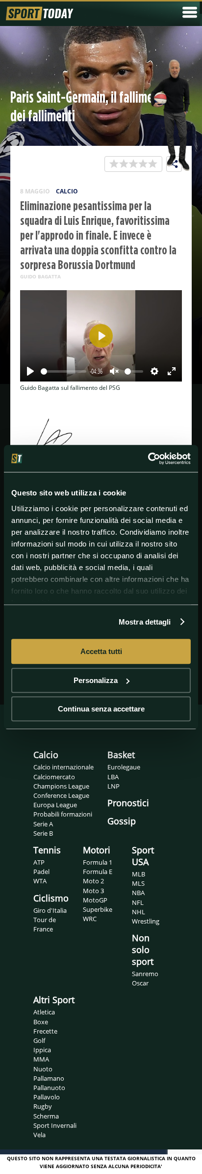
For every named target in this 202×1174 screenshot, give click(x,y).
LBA (113, 776)
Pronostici (128, 803)
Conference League (61, 795)
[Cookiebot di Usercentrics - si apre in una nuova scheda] (148, 458)
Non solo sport (142, 949)
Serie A (43, 823)
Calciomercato (54, 776)
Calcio (45, 755)
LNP (113, 786)
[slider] (63, 371)
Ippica (42, 1049)
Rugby (42, 1106)
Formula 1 (97, 862)
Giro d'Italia (50, 910)
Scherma (46, 1116)
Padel (41, 871)
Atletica (44, 1012)
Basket (121, 755)
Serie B (43, 833)
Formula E (97, 871)
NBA (138, 892)
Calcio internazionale (63, 767)
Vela (39, 1134)
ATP (39, 862)
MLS (138, 883)
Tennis (47, 850)
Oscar (140, 983)
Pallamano (48, 1078)
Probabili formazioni (62, 814)
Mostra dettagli (145, 622)
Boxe (40, 1021)
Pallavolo (46, 1096)
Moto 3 (93, 890)
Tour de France (44, 924)
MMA (41, 1059)
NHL (138, 911)
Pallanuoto (49, 1087)
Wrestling (145, 921)
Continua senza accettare (101, 709)
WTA (40, 880)
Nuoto (42, 1069)
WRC (90, 918)
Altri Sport (54, 1000)
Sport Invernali (54, 1125)
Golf (39, 1040)
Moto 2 (93, 880)
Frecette (45, 1031)
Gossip (121, 821)
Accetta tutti (101, 651)
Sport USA (143, 856)
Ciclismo (51, 898)
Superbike (97, 909)
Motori (96, 850)
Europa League (55, 804)
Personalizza (96, 680)
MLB (138, 874)
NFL (138, 902)
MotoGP (95, 900)
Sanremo (145, 973)
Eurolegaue (123, 767)
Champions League (61, 786)
